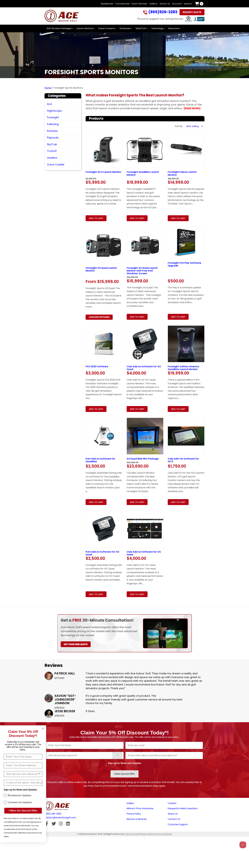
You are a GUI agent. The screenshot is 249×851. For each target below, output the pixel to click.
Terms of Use (131, 834)
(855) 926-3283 (53, 813)
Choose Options (99, 317)
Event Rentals (139, 3)
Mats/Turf (141, 28)
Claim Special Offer (124, 774)
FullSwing (53, 124)
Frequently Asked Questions (183, 808)
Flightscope (54, 111)
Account (177, 3)
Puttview (52, 131)
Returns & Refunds (137, 819)
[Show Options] (117, 755)
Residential (107, 3)
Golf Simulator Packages (59, 28)
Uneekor (52, 158)
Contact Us (174, 819)
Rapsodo (53, 137)
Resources (173, 28)
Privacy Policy (134, 813)
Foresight (53, 117)
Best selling (192, 126)
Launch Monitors (85, 28)
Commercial (122, 3)
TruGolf (52, 151)
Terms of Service (163, 834)
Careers (172, 803)
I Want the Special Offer (23, 810)
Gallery (153, 3)
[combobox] (80, 755)
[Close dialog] (43, 728)
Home (48, 87)
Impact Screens (106, 28)
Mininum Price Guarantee (140, 808)
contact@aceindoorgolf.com (60, 817)
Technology (157, 28)
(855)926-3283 (162, 12)
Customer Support (178, 824)
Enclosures (125, 28)
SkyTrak (52, 144)
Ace (49, 104)
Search (188, 3)
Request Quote (192, 12)
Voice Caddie (55, 164)
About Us (165, 3)
